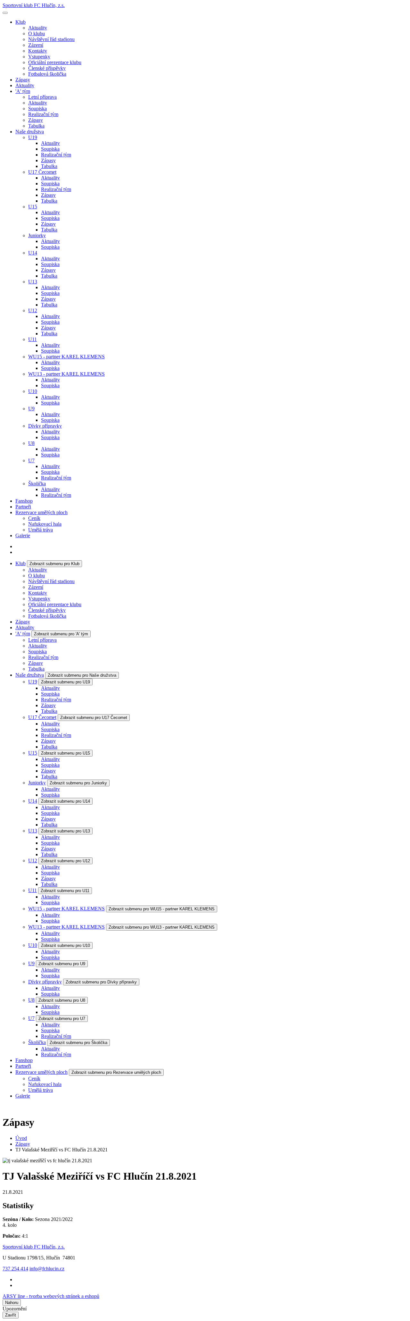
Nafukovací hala (45, 524)
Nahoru (11, 1302)
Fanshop (24, 501)
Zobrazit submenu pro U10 (65, 945)
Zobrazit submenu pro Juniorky (78, 783)
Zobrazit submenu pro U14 (65, 801)
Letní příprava (42, 97)
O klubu (36, 33)
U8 (31, 443)
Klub (20, 22)
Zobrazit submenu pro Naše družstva (82, 675)
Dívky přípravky (45, 426)
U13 (32, 281)
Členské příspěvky (47, 68)
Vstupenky (39, 56)
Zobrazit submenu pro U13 (65, 831)
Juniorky (37, 235)
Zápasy (22, 79)
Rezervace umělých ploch (41, 512)
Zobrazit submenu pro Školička (78, 1042)
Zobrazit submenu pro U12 (65, 860)
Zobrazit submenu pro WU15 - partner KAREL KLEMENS (162, 909)
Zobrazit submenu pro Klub (54, 563)
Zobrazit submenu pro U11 (65, 890)
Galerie (22, 535)
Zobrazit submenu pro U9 (61, 963)
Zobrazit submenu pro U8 (61, 1000)
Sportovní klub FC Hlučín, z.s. (34, 5)
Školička (37, 483)
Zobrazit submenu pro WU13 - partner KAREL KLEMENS (162, 927)
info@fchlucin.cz (46, 1268)
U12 (32, 310)
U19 (32, 137)
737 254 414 (15, 1268)
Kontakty (37, 51)
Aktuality (37, 27)
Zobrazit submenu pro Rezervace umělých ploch (116, 1072)
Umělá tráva (40, 529)
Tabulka (36, 126)
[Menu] (5, 13)
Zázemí (35, 45)
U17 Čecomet (42, 172)
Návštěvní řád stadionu (51, 39)
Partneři (23, 506)
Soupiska (37, 108)
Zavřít (10, 1315)
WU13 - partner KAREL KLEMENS (66, 374)
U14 (32, 252)
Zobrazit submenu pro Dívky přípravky (101, 982)
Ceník (34, 518)
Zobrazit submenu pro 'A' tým (61, 633)
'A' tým (22, 91)
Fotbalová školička (47, 74)
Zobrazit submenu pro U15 (65, 753)
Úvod (21, 1138)
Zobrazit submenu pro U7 (61, 1018)
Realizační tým (43, 114)
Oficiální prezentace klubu (54, 62)
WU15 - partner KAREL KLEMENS (66, 356)
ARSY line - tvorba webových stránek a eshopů (51, 1296)
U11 (32, 339)
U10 (32, 391)
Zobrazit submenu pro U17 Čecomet (93, 717)
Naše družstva (29, 131)
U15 (32, 206)
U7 (31, 460)
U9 (31, 408)
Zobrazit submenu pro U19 (65, 682)
